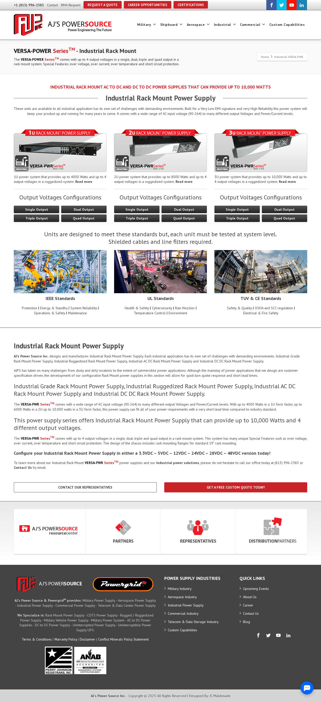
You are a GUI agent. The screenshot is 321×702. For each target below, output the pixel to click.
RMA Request (71, 5)
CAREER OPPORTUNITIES (147, 5)
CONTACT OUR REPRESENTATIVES (85, 487)
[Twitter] (282, 5)
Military (144, 24)
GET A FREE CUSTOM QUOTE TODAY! (236, 487)
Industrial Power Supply (186, 605)
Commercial (250, 24)
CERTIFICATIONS (191, 5)
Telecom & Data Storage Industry (193, 621)
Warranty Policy (65, 639)
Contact (52, 5)
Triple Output (36, 218)
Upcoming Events (256, 588)
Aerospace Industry (182, 597)
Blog (246, 621)
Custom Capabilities (287, 24)
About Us (250, 597)
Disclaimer (87, 639)
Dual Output (84, 209)
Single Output (36, 209)
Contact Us (251, 613)
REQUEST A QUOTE (103, 5)
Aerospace (196, 24)
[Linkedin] (302, 5)
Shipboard (169, 24)
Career (248, 605)
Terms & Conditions (37, 639)
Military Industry (180, 588)
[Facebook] (272, 5)
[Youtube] (292, 5)
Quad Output (84, 218)
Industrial (222, 24)
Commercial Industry (183, 613)
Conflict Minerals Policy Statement (123, 639)
